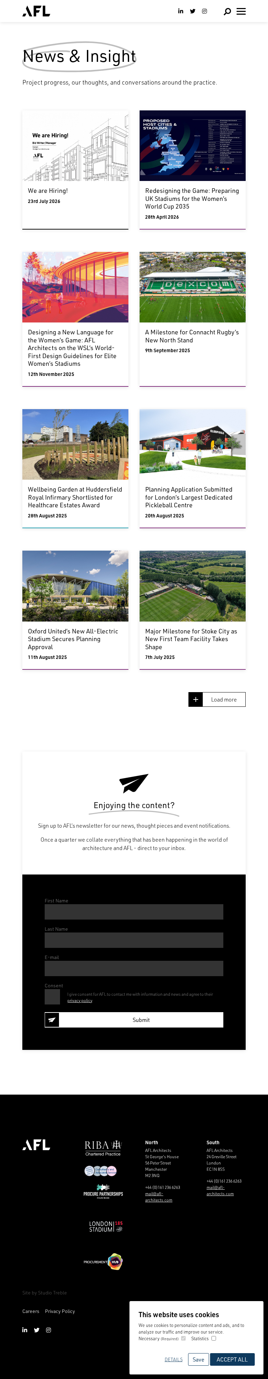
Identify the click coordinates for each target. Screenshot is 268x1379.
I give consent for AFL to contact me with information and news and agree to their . (140, 997)
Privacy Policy (60, 1311)
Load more (224, 699)
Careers (30, 1311)
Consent (54, 985)
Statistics (200, 1338)
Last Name (56, 929)
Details (174, 1359)
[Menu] (241, 11)
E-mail (52, 957)
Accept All (232, 1359)
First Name (56, 900)
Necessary (159, 1338)
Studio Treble (52, 1292)
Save (198, 1359)
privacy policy (79, 1000)
